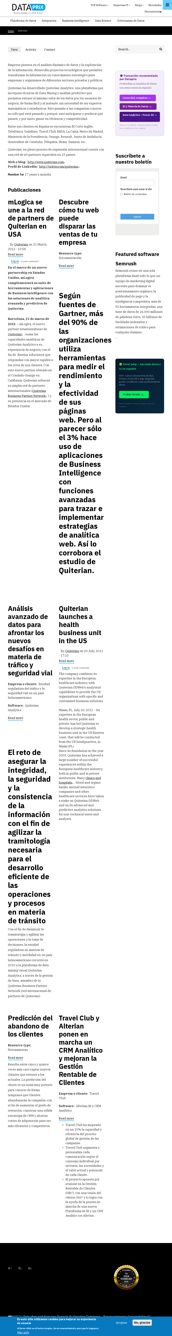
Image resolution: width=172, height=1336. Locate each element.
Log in (15, 261)
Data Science (103, 20)
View (16, 50)
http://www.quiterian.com (46, 162)
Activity (30, 50)
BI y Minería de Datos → (137, 106)
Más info (23, 1332)
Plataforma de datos (23, 20)
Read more (15, 255)
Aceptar (121, 1323)
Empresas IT (122, 6)
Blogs (139, 6)
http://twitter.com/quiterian (58, 167)
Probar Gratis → (133, 394)
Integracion (49, 20)
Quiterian (21, 244)
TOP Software (100, 6)
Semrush (126, 263)
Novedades (155, 5)
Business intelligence (75, 20)
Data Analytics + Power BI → (140, 114)
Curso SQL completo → (136, 97)
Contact (49, 50)
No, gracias (142, 1322)
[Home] (28, 8)
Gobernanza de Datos (130, 20)
